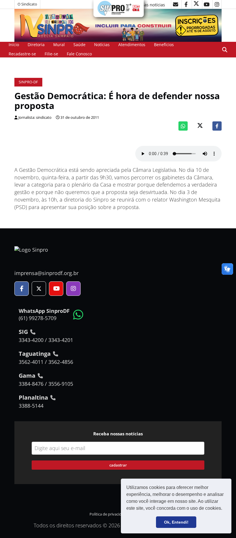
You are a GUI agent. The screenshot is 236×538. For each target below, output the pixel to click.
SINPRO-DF (28, 82)
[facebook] (186, 4)
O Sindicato (27, 4)
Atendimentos (131, 44)
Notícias (102, 44)
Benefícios (164, 44)
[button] (224, 509)
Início (14, 44)
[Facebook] (217, 126)
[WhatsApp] (183, 126)
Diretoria (36, 44)
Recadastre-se (22, 54)
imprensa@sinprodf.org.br (46, 273)
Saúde (79, 44)
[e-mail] (175, 4)
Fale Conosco (79, 54)
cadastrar (118, 465)
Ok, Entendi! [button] (176, 522)
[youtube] (206, 4)
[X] (196, 4)
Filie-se (51, 54)
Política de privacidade (109, 514)
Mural (59, 44)
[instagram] (217, 4)
